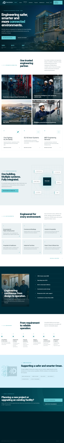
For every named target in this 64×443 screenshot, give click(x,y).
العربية (51, 2)
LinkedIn (59, 436)
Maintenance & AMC (26, 426)
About (20, 2)
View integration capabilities (10, 190)
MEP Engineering (26, 424)
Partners (39, 426)
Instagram (54, 436)
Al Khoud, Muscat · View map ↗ (57, 433)
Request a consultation (53, 400)
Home (15, 2)
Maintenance (41, 2)
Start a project (57, 3)
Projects (36, 2)
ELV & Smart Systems (27, 422)
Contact (39, 430)
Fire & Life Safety (26, 420)
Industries (31, 2)
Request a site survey (22, 37)
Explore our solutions (8, 37)
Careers (39, 428)
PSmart (47, 2)
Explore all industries (56, 258)
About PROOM (40, 420)
